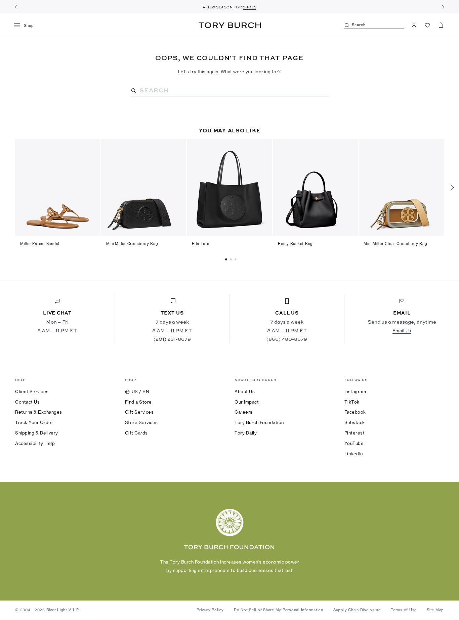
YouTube (354, 443)
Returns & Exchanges (38, 412)
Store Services (141, 422)
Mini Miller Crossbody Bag (132, 243)
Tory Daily (246, 433)
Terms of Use (404, 610)
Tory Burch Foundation (259, 422)
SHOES (250, 7)
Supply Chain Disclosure (357, 610)
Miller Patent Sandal (39, 243)
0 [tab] (227, 259)
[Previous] (16, 7)
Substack (354, 422)
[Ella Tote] (229, 187)
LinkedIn (353, 453)
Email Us (401, 330)
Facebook (355, 412)
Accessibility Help (35, 443)
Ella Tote (200, 243)
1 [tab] (232, 259)
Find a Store (138, 402)
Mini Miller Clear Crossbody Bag (395, 243)
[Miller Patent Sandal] (57, 187)
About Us (245, 391)
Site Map (435, 610)
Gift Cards (136, 433)
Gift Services (139, 412)
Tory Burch (229, 25)
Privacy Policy (210, 610)
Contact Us (27, 402)
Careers (244, 412)
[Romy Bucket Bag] (315, 187)
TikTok (352, 402)
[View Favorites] (427, 25)
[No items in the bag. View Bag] (441, 25)
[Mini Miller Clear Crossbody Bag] (401, 187)
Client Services (32, 391)
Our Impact (247, 402)
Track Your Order (34, 422)
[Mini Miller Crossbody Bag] (143, 187)
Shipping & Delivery (36, 433)
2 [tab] (237, 259)
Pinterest (354, 433)
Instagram (355, 391)
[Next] (443, 7)
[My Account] (414, 25)
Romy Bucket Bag (295, 243)
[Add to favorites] (91, 148)
